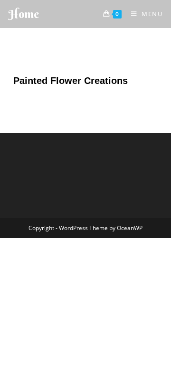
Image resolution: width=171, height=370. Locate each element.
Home (24, 14)
